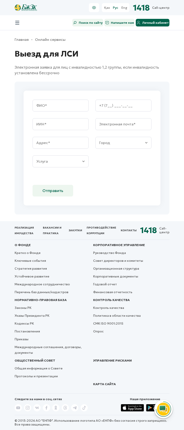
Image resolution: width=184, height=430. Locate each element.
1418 (141, 8)
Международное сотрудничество (42, 284)
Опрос (98, 331)
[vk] (37, 407)
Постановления (27, 331)
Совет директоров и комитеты (118, 261)
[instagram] (27, 407)
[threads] (65, 407)
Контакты (129, 230)
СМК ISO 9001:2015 (108, 323)
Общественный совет (35, 360)
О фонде (23, 245)
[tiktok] (84, 407)
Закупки (75, 230)
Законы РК (23, 308)
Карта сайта (104, 384)
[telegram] (74, 407)
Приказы (21, 339)
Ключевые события (30, 261)
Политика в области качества (117, 316)
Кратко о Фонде (28, 253)
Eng (124, 8)
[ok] (55, 407)
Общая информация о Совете (39, 368)
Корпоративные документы (115, 276)
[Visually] (94, 7)
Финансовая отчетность (112, 292)
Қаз (107, 8)
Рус (115, 8)
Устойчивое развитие (32, 276)
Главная (22, 39)
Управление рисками (112, 360)
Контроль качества (111, 300)
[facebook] (46, 407)
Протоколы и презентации (36, 376)
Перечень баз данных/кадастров (41, 292)
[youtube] (18, 407)
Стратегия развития (31, 268)
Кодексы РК (24, 323)
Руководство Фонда (109, 253)
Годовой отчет (105, 284)
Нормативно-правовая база (41, 300)
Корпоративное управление (119, 245)
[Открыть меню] (17, 22)
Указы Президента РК (32, 316)
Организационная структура (116, 268)
